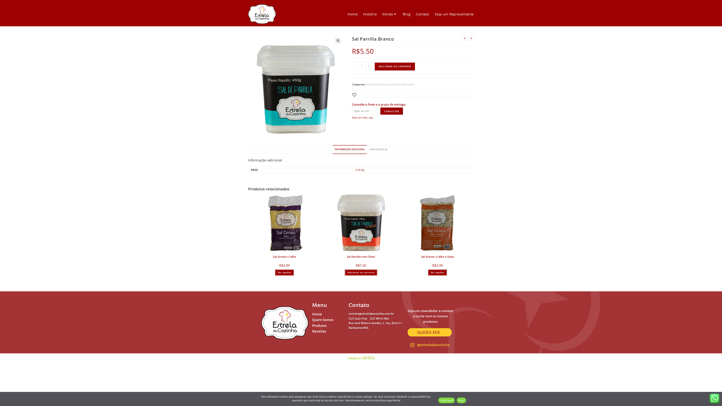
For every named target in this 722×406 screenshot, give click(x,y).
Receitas (319, 331)
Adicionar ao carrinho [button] (361, 272)
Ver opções (284, 272)
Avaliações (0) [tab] (378, 149)
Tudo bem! (446, 400)
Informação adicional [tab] (350, 149)
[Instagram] (412, 345)
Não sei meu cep (362, 117)
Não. (461, 400)
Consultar (391, 111)
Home (317, 314)
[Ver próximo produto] (471, 38)
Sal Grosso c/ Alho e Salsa (437, 256)
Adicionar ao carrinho (394, 66)
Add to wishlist (366, 95)
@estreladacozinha (433, 345)
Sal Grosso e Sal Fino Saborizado (397, 84)
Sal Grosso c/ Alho (284, 256)
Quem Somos (323, 320)
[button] (338, 41)
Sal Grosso (372, 84)
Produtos (319, 326)
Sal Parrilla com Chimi (361, 256)
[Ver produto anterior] (464, 38)
